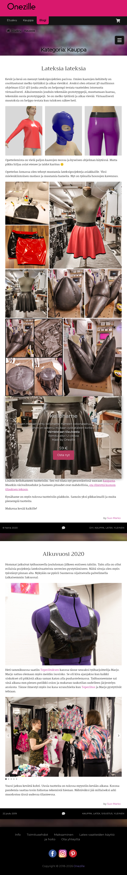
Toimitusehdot (37, 834)
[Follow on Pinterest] (73, 856)
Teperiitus (89, 687)
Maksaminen (63, 834)
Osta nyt (63, 455)
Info (18, 834)
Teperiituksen (50, 670)
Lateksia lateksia (63, 68)
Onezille (69, 439)
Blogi (42, 20)
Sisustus (107, 813)
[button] (118, 735)
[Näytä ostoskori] (118, 20)
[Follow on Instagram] (63, 856)
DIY (91, 527)
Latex (109, 527)
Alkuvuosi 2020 (63, 554)
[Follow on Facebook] (53, 856)
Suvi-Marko (114, 518)
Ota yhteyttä (70, 839)
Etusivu (12, 20)
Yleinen (119, 527)
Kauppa (28, 20)
